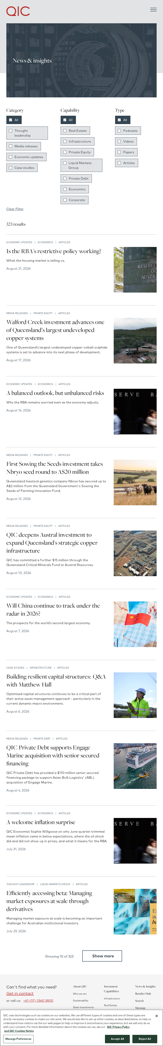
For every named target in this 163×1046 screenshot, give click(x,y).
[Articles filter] (119, 163)
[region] (81, 1028)
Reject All (145, 1038)
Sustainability (80, 1000)
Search (139, 1001)
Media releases (26, 146)
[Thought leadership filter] (10, 130)
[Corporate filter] (64, 200)
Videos (128, 141)
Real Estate (78, 131)
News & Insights (145, 986)
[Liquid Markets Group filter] (64, 163)
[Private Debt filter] (64, 178)
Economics (77, 189)
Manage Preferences (18, 1038)
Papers (128, 152)
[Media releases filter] (10, 146)
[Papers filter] (119, 152)
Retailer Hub (143, 993)
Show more (103, 955)
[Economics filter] (64, 189)
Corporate (77, 200)
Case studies (24, 168)
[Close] (156, 1016)
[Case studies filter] (10, 167)
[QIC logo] (18, 11)
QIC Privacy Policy (118, 1026)
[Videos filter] (119, 141)
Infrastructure (80, 141)
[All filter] (10, 119)
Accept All (117, 1038)
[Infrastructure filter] (64, 141)
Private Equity (80, 152)
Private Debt (78, 178)
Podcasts (130, 131)
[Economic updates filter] (10, 157)
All (16, 120)
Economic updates (29, 157)
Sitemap (140, 1008)
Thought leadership (23, 133)
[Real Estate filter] (64, 130)
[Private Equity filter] (64, 152)
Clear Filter (15, 209)
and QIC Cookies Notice (19, 1030)
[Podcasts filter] (119, 130)
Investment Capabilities (111, 988)
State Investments (83, 1007)
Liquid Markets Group (80, 165)
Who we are (80, 993)
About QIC (80, 986)
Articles (129, 163)
